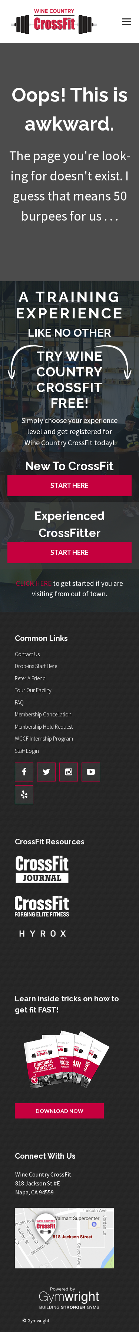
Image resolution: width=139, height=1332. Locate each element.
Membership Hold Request (44, 726)
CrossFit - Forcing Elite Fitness (42, 906)
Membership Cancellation (43, 714)
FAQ (19, 702)
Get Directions (69, 1238)
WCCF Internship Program (44, 738)
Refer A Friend (30, 678)
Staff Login (27, 750)
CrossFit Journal (42, 871)
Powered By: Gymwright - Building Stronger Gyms (69, 1298)
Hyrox (42, 940)
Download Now (59, 1111)
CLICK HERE (34, 583)
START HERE (69, 485)
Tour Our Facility (33, 690)
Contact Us (27, 654)
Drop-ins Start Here (36, 666)
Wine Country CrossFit (53, 21)
